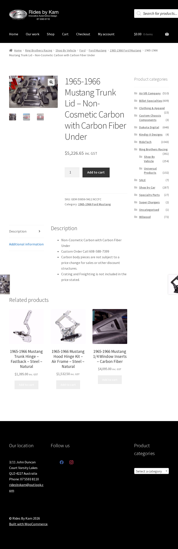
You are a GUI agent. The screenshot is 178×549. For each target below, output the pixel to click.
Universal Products (150, 171)
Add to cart (96, 172)
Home (13, 34)
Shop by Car (147, 187)
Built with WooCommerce (28, 524)
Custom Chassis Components (150, 118)
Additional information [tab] (26, 244)
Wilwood (145, 217)
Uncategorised (149, 210)
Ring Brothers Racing (38, 50)
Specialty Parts (149, 195)
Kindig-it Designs (151, 134)
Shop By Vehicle (66, 50)
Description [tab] (17, 231)
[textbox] (151, 471)
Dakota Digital (149, 127)
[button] (51, 82)
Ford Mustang (98, 50)
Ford (82, 50)
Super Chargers (149, 202)
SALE (142, 180)
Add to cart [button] (26, 385)
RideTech (145, 142)
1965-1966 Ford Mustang (125, 50)
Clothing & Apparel (152, 108)
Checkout (83, 34)
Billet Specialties (150, 101)
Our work (32, 34)
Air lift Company (150, 93)
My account (106, 34)
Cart (65, 34)
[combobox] (151, 471)
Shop (50, 34)
